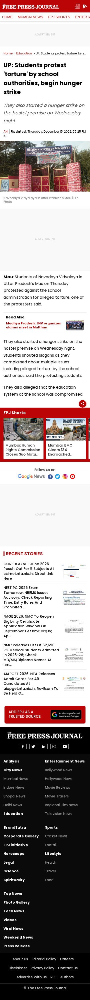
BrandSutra (15, 827)
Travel (50, 871)
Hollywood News (58, 778)
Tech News (14, 911)
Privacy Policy (42, 968)
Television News (58, 813)
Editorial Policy (44, 959)
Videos (10, 919)
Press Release (17, 946)
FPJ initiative (16, 844)
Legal (9, 862)
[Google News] (31, 476)
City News (13, 769)
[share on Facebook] (23, 746)
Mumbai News (30, 17)
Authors (67, 977)
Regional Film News (61, 804)
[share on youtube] (65, 746)
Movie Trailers (57, 796)
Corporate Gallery (21, 836)
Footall (50, 844)
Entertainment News (65, 761)
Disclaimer (18, 968)
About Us (20, 959)
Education (24, 53)
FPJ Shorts (59, 17)
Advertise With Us (31, 977)
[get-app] (85, 6)
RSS (53, 977)
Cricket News (56, 836)
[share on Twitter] (33, 746)
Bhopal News (14, 796)
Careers (67, 959)
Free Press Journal (30, 6)
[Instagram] (65, 476)
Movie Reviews (57, 787)
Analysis (11, 761)
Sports (51, 827)
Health (50, 862)
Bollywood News (58, 769)
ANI (6, 131)
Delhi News (13, 804)
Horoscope (14, 853)
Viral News (13, 928)
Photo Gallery (17, 902)
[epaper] (77, 6)
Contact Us (68, 968)
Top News (13, 893)
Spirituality (14, 879)
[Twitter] (57, 476)
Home (7, 17)
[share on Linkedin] (44, 746)
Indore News (14, 787)
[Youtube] (72, 476)
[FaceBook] (50, 476)
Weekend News (18, 937)
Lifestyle (53, 853)
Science (11, 871)
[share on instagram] (54, 746)
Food (49, 879)
